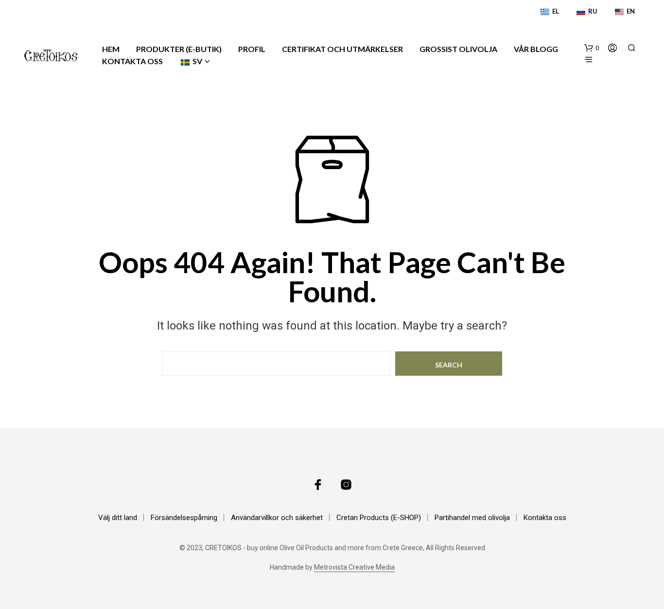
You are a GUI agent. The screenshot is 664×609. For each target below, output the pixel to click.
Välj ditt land (117, 517)
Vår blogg (536, 48)
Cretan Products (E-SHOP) (378, 517)
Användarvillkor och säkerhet (277, 517)
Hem (111, 48)
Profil (251, 48)
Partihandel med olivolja (472, 517)
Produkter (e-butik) (179, 48)
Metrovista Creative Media (354, 567)
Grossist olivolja (458, 48)
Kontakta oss (132, 61)
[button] (591, 48)
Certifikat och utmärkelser (342, 48)
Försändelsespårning (184, 517)
